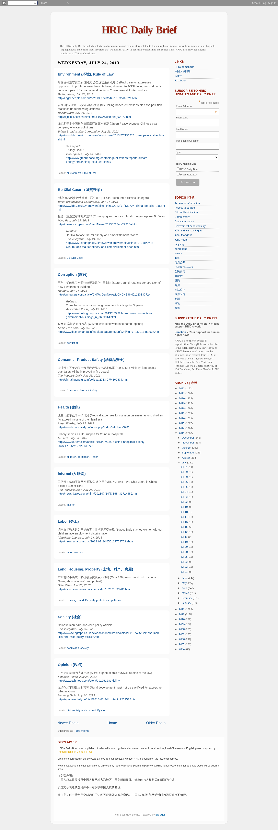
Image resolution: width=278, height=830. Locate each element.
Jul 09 (184, 546)
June (185, 578)
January (187, 603)
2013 (182, 433)
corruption (73, 343)
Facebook (180, 80)
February (187, 598)
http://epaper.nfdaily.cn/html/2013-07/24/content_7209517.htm (97, 699)
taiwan (178, 253)
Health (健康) (69, 407)
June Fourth (181, 239)
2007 (182, 634)
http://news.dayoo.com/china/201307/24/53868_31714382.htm (98, 493)
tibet (177, 257)
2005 (182, 644)
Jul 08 (184, 552)
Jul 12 (184, 532)
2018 (182, 408)
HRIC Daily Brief (139, 30)
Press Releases (189, 174)
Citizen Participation (186, 212)
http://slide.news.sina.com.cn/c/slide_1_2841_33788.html (94, 589)
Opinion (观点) (70, 665)
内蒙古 (179, 276)
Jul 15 (184, 527)
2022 (182, 388)
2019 (182, 403)
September (188, 452)
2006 (182, 639)
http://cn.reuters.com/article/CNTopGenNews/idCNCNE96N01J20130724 (104, 294)
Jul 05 (184, 556)
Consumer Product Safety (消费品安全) (91, 360)
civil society (73, 710)
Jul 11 (184, 536)
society (84, 648)
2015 (182, 423)
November (188, 442)
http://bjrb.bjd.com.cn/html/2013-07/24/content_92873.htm (94, 116)
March (186, 593)
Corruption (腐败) (73, 275)
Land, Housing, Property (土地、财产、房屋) (95, 569)
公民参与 (180, 271)
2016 (182, 418)
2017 (182, 413)
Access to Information (187, 203)
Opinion (101, 710)
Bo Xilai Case (75, 257)
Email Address (196, 106)
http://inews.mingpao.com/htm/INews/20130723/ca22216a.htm (97, 224)
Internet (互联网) (72, 474)
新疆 (177, 299)
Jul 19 (184, 507)
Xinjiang (179, 244)
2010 (182, 619)
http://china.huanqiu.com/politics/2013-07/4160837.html (93, 379)
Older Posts (155, 723)
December (188, 437)
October (187, 447)
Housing (72, 600)
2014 (182, 428)
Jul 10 (184, 542)
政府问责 (180, 294)
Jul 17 (184, 517)
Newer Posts (68, 723)
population (73, 648)
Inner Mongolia (183, 235)
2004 (182, 649)
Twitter (178, 76)
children (71, 457)
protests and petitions (108, 600)
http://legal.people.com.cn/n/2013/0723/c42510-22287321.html (97, 98)
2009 (182, 624)
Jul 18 (184, 512)
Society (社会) (70, 617)
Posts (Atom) (81, 730)
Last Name (182, 129)
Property (90, 600)
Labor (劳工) (68, 521)
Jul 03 (184, 562)
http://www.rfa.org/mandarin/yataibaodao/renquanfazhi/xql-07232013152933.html (109, 331)
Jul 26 (184, 482)
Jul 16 (184, 522)
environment (74, 173)
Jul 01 (184, 571)
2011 (182, 614)
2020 (182, 398)
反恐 (177, 280)
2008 (182, 629)
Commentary (182, 217)
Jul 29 (184, 477)
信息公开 (180, 262)
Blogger (160, 814)
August (186, 457)
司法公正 (180, 289)
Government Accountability (190, 226)
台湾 (177, 285)
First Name (182, 117)
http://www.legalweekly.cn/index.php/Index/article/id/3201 (94, 427)
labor (69, 552)
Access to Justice (185, 207)
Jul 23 (184, 497)
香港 (177, 308)
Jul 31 (184, 467)
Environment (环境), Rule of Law (86, 74)
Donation (180, 332)
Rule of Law (89, 173)
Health (94, 457)
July (184, 462)
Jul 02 (184, 566)
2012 (182, 609)
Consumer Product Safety (82, 390)
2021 (182, 393)
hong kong (181, 248)
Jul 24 (184, 492)
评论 (177, 303)
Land (81, 600)
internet (71, 504)
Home (112, 723)
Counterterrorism (184, 221)
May (184, 583)
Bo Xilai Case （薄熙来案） (81, 190)
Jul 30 (184, 472)
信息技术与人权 (184, 267)
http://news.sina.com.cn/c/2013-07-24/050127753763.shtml (96, 541)
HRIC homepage (184, 67)
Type (178, 152)
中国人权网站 (182, 71)
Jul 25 (184, 487)
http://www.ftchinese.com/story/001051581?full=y (89, 680)
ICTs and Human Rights (188, 230)
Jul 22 (184, 501)
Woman (78, 552)
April (185, 588)
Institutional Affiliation (187, 140)
